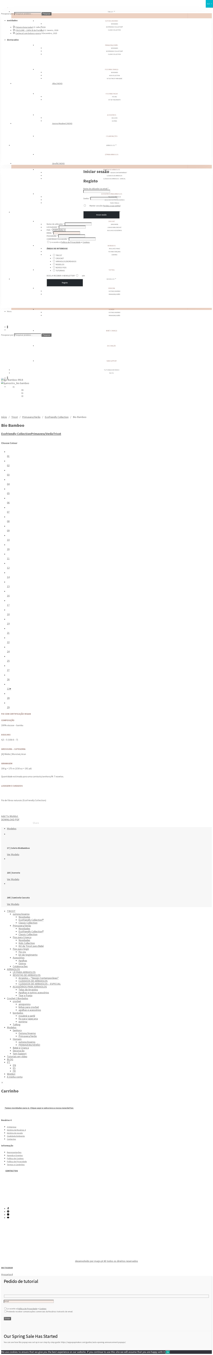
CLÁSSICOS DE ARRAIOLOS (114, 176)
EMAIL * (50, 233)
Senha (86, 198)
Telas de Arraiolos (28, 989)
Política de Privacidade (71, 242)
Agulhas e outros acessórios (34, 992)
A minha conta (14, 1077)
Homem (111, 309)
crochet (111, 221)
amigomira (114, 224)
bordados (111, 246)
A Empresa (11, 1127)
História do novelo (15, 1133)
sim (83, 275)
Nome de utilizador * (55, 224)
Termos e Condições (16, 1164)
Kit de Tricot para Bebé (114, 79)
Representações (14, 1152)
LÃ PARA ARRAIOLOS (111, 155)
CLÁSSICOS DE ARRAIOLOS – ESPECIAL (114, 179)
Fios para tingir (112, 94)
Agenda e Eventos (15, 1155)
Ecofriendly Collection (57, 417)
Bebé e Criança (111, 331)
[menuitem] (22, 390)
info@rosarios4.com (17, 1198)
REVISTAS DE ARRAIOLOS (111, 170)
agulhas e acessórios (114, 230)
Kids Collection (114, 75)
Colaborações (111, 136)
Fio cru (114, 97)
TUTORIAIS (60, 270)
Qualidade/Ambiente (16, 1136)
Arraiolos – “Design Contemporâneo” (114, 173)
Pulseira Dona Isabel (24, 27)
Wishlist (11, 1074)
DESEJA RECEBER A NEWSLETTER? (61, 275)
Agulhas (114, 118)
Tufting (112, 270)
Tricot (14, 417)
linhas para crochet (114, 227)
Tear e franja (114, 203)
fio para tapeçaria (114, 252)
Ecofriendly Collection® (114, 27)
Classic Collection (114, 30)
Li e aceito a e (70, 242)
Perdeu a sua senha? (112, 205)
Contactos (11, 1139)
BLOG (111, 373)
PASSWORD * (52, 236)
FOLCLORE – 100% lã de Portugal (30, 30)
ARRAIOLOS (110, 145)
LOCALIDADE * (52, 227)
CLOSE (209, 4)
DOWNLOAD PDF (10, 819)
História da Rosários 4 (16, 1130)
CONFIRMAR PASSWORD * (57, 239)
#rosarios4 (7, 1274)
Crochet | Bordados (17, 998)
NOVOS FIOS (61, 267)
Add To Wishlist (10, 816)
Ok (168, 1352)
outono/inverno (111, 21)
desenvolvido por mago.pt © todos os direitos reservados (106, 1261)
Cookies (86, 242)
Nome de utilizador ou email (96, 188)
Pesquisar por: (7, 13)
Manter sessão (96, 205)
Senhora (111, 288)
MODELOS (60, 264)
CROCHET (60, 258)
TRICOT (110, 12)
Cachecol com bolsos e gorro (28, 33)
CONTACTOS (11, 1170)
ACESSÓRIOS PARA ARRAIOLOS (111, 194)
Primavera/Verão (111, 45)
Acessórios (111, 115)
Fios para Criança (111, 69)
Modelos (110, 279)
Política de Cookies (15, 1158)
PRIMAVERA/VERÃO (114, 315)
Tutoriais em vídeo (17, 1056)
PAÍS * (49, 230)
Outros (114, 121)
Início (4, 417)
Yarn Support (111, 361)
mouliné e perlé (114, 249)
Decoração (111, 346)
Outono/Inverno (114, 291)
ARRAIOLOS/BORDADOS (66, 261)
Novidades (114, 24)
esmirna (114, 255)
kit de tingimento (114, 100)
